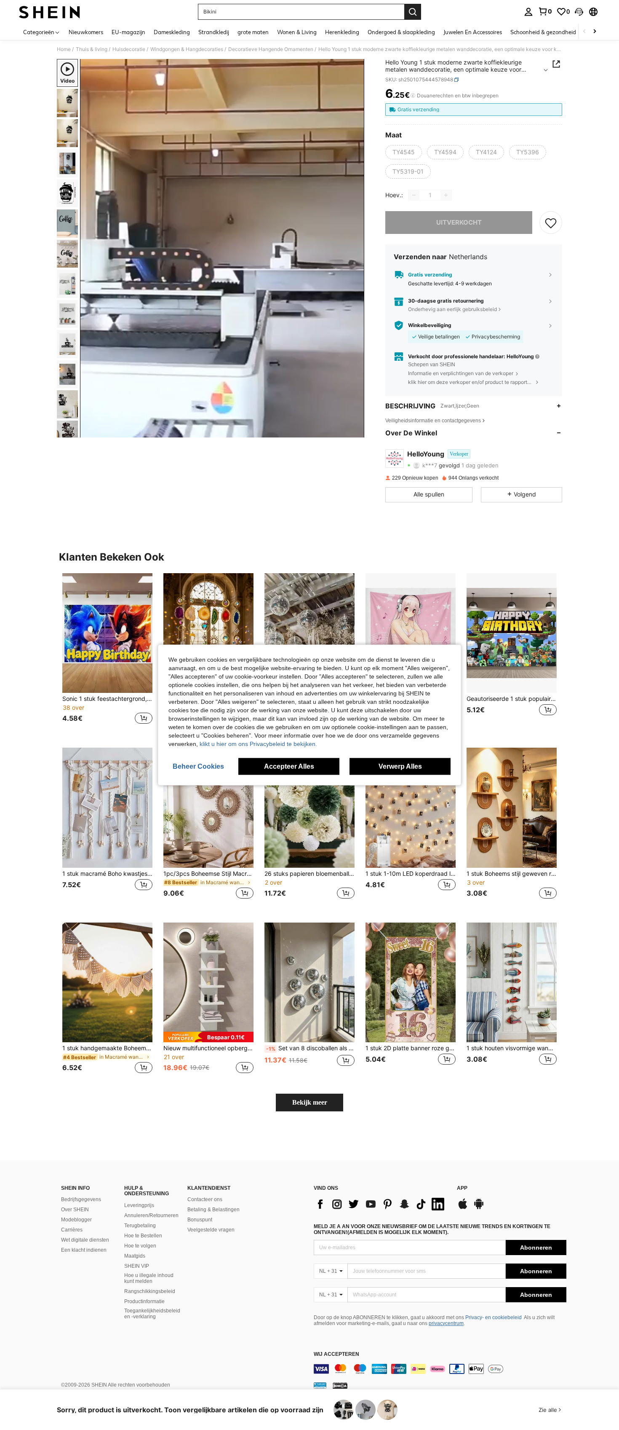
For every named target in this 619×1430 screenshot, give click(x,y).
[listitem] (107, 654)
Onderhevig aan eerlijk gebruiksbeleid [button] (452, 309)
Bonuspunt (199, 1220)
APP (462, 1188)
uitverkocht (459, 222)
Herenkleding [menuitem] (342, 32)
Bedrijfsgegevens (81, 1199)
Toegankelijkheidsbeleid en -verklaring (152, 1314)
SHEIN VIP (136, 1266)
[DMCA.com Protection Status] (340, 1385)
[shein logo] (49, 12)
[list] (381, 1204)
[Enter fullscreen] (355, 430)
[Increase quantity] (445, 195)
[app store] (463, 1208)
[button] (579, 12)
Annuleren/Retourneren (151, 1215)
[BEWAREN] (550, 222)
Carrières (72, 1230)
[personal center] (528, 12)
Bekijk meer (309, 1102)
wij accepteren (336, 1354)
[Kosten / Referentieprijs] (413, 96)
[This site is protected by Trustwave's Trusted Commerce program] (320, 1385)
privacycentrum (446, 1323)
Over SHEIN (75, 1210)
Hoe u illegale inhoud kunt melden (148, 1278)
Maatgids (134, 1256)
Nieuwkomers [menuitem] (86, 32)
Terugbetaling (140, 1226)
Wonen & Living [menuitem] (297, 32)
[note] (208, 1037)
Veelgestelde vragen (211, 1230)
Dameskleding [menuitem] (172, 32)
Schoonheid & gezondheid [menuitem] (543, 32)
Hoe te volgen (140, 1246)
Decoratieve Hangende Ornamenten (270, 49)
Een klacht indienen (84, 1250)
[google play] (479, 1208)
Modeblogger (76, 1220)
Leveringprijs (139, 1205)
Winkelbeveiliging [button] (429, 325)
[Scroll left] (584, 32)
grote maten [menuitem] (253, 32)
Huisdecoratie (128, 49)
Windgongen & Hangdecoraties (186, 49)
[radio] (403, 152)
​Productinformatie (144, 1301)
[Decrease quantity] (413, 195)
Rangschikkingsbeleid (149, 1291)
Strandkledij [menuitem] (213, 32)
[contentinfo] (440, 1369)
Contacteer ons (204, 1199)
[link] (545, 11)
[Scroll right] (595, 32)
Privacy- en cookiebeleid (493, 1317)
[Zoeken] (412, 12)
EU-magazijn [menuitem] (128, 32)
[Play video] (222, 248)
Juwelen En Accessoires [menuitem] (472, 32)
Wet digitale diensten (85, 1240)
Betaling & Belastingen (213, 1210)
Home (64, 49)
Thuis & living (91, 49)
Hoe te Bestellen (143, 1236)
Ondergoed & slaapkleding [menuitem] (401, 32)
